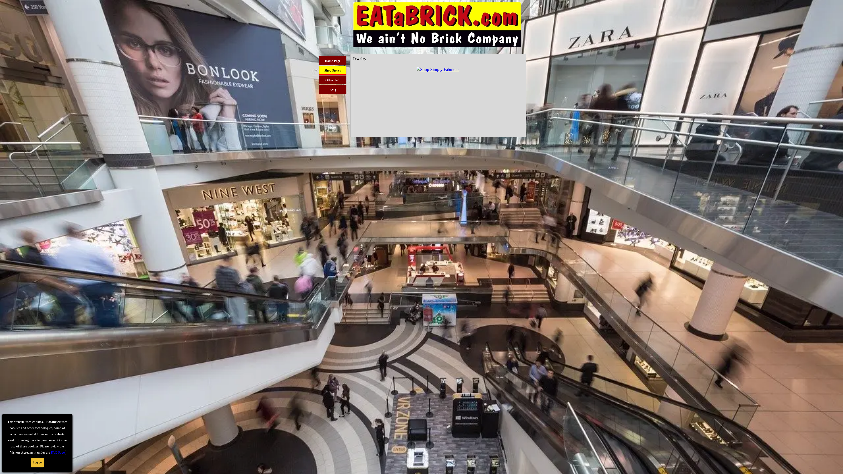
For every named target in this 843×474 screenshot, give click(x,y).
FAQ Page (58, 452)
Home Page (332, 60)
